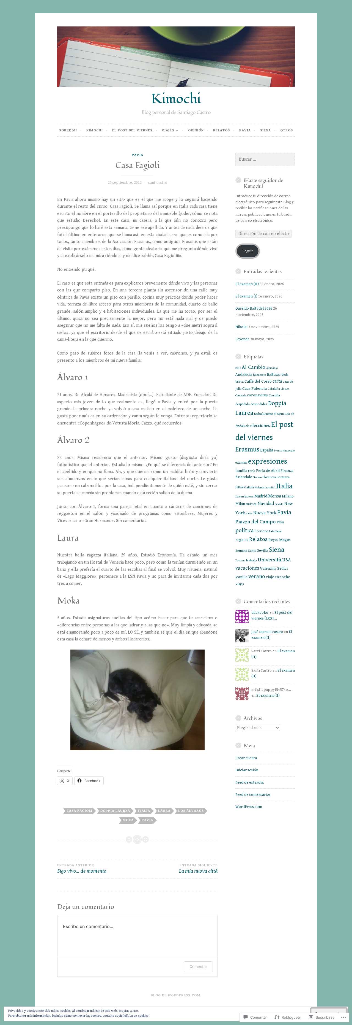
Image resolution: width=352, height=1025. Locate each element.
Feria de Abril (268, 470)
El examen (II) (247, 284)
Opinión (196, 130)
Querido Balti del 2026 (253, 308)
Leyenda (242, 339)
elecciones (260, 425)
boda (285, 375)
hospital (270, 487)
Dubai (258, 414)
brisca (239, 381)
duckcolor (260, 612)
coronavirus (257, 395)
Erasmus (247, 449)
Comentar (198, 966)
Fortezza (283, 477)
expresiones (267, 461)
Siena (265, 130)
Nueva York (264, 513)
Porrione (261, 531)
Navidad (265, 503)
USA (286, 560)
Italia (144, 811)
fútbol (239, 487)
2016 (238, 368)
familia (241, 471)
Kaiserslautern (244, 496)
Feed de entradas (249, 782)
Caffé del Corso (258, 381)
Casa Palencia (254, 388)
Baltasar (274, 374)
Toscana (240, 560)
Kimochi (176, 99)
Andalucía (243, 374)
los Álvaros (191, 811)
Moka (128, 820)
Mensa (274, 496)
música (251, 504)
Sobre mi (68, 130)
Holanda (260, 487)
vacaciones (247, 568)
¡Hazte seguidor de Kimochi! (263, 183)
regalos (241, 539)
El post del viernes (132, 130)
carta (277, 381)
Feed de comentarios (253, 795)
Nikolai (241, 327)
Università (269, 560)
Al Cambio (253, 367)
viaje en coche (278, 577)
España (266, 450)
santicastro (157, 182)
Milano (288, 496)
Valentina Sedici (274, 568)
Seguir (248, 251)
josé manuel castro (267, 632)
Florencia (269, 477)
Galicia (249, 487)
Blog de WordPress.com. (176, 995)
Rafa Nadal (275, 531)
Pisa (280, 522)
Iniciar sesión (246, 770)
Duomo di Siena (274, 414)
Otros (286, 130)
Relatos (221, 130)
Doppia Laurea (115, 811)
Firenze (257, 477)
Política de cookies (135, 1016)
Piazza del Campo (255, 522)
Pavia (245, 130)
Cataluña (274, 389)
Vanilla (241, 577)
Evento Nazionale (284, 450)
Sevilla (262, 550)
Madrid (260, 496)
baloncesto (259, 375)
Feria (251, 471)
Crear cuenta (246, 758)
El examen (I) (246, 296)
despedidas (259, 404)
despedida (242, 404)
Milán (240, 504)
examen (241, 462)
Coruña (274, 395)
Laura (164, 811)
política (244, 530)
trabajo (251, 560)
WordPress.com (248, 807)
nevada (279, 504)
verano (256, 576)
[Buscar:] (265, 159)
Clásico (285, 389)
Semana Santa (245, 550)
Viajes (168, 130)
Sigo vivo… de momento (81, 869)
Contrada (240, 395)
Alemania (272, 368)
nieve (249, 513)
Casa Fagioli (79, 811)
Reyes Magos (279, 539)
